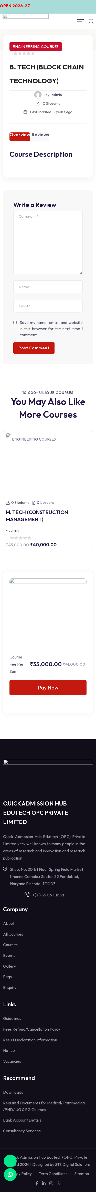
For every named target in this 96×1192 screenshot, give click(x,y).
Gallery (9, 966)
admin (56, 94)
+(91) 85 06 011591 (48, 894)
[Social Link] (37, 1183)
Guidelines (12, 1018)
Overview (19, 135)
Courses (10, 944)
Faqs (7, 976)
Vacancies (12, 1061)
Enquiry (9, 987)
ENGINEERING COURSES (36, 46)
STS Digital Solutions (73, 1164)
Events (9, 955)
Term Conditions (53, 1173)
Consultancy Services (22, 1130)
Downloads (13, 1092)
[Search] (91, 21)
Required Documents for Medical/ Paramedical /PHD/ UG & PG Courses (44, 1106)
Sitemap (81, 1173)
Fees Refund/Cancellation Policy (31, 1029)
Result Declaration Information (30, 1039)
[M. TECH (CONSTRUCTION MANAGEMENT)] (48, 463)
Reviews (40, 135)
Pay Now (48, 687)
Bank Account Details (22, 1120)
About (8, 923)
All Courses (13, 934)
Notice (9, 1050)
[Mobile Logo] (26, 21)
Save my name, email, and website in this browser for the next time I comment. (51, 328)
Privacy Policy (19, 1173)
